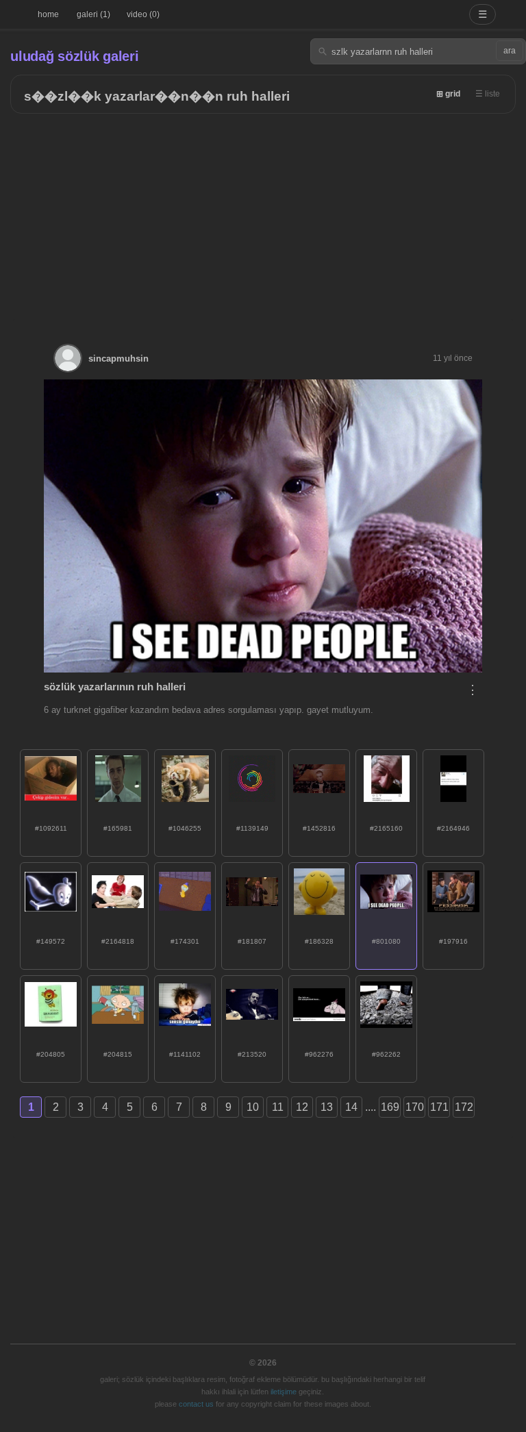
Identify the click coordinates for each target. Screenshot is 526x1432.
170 (414, 1107)
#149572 (50, 941)
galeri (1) (93, 14)
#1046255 (184, 828)
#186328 (319, 941)
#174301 (185, 941)
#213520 (252, 1054)
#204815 (117, 1054)
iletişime (284, 1391)
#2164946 (453, 828)
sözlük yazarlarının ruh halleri (115, 686)
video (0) (143, 14)
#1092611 (51, 828)
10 (253, 1107)
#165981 (117, 828)
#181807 (252, 941)
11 (278, 1107)
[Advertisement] (262, 216)
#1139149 (252, 828)
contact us (196, 1404)
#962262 (386, 1054)
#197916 (453, 941)
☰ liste (487, 94)
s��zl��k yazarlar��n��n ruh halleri (157, 96)
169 (390, 1107)
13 (327, 1107)
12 (302, 1107)
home (48, 14)
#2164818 (117, 941)
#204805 (50, 1054)
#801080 (386, 941)
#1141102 (185, 1054)
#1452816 (319, 828)
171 (439, 1107)
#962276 (319, 1054)
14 (351, 1107)
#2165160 (386, 828)
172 (464, 1107)
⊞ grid (448, 94)
